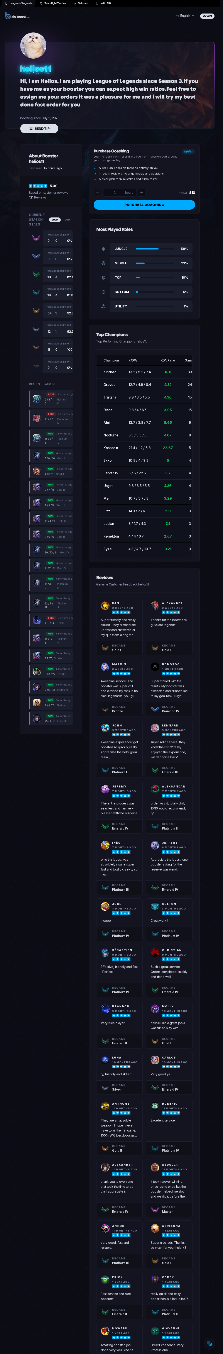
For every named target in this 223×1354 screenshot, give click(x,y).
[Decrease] (97, 193)
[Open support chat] (209, 1344)
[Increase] (142, 193)
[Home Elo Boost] (18, 16)
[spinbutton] (114, 192)
